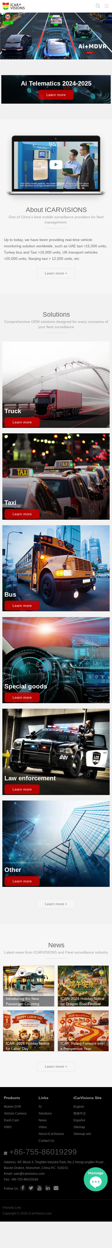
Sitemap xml (82, 1134)
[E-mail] (56, 1188)
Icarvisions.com (14, 6)
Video (43, 1127)
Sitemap (79, 1127)
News (43, 1120)
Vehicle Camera (15, 1113)
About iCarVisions (51, 1134)
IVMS (7, 1127)
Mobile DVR (12, 1107)
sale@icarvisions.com (29, 1174)
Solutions (45, 1113)
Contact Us (46, 1141)
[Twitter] (31, 1188)
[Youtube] (39, 1188)
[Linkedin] (48, 1188)
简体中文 (79, 1113)
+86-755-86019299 (43, 1152)
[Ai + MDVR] (56, 36)
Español (79, 1120)
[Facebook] (23, 1188)
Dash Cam (11, 1120)
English (78, 1107)
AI (40, 1107)
